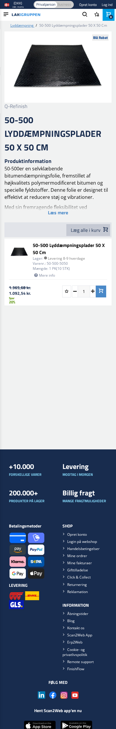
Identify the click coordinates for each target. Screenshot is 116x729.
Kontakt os (75, 627)
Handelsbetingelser (83, 548)
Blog (71, 620)
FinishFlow (75, 668)
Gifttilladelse (77, 570)
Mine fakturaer (79, 562)
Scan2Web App (79, 635)
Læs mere (58, 212)
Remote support (80, 661)
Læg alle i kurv (86, 230)
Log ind (107, 4)
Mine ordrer (77, 555)
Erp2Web (74, 642)
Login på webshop (82, 541)
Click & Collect (79, 577)
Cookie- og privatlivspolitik (74, 652)
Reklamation (77, 591)
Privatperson (45, 4)
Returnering (77, 584)
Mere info (47, 275)
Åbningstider (77, 613)
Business (64, 4)
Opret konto (88, 4)
